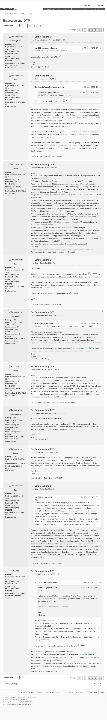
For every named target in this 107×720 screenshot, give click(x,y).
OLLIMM (16, 571)
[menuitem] (95, 692)
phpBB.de (24, 699)
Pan (15, 80)
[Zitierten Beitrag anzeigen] (58, 48)
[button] (79, 30)
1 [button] (84, 30)
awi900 (38, 48)
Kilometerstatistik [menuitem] (64, 10)
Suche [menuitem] (10, 9)
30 (13, 172)
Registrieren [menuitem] (88, 5)
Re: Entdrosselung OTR (42, 37)
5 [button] (89, 30)
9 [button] (101, 30)
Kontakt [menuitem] (39, 693)
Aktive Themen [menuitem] (99, 10)
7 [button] (95, 30)
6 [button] (92, 30)
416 (14, 83)
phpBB (12, 697)
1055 (14, 44)
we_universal (10, 702)
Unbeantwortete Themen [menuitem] (81, 10)
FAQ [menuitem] (3, 9)
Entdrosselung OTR (16, 20)
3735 (14, 457)
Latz (40, 588)
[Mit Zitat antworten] (103, 35)
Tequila (15, 453)
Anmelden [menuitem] (100, 5)
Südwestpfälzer (15, 41)
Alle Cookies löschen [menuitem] (52, 693)
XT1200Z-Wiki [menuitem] (49, 10)
